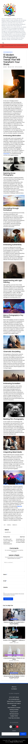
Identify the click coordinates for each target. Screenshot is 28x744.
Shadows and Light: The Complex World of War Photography (14, 622)
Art (4, 524)
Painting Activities (14, 709)
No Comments (19, 66)
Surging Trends (14, 716)
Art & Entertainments (8, 52)
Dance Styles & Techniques (14, 701)
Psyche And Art (14, 619)
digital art (19, 506)
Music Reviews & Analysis (14, 707)
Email (5, 581)
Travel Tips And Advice (14, 718)
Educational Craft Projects (14, 703)
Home (3, 45)
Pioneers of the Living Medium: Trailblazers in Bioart (14, 641)
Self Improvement (14, 714)
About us (14, 687)
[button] (8, 532)
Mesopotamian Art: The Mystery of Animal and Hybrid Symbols (14, 676)
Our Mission (14, 689)
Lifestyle (14, 705)
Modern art (15, 524)
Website (5, 587)
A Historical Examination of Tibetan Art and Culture (14, 658)
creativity (9, 524)
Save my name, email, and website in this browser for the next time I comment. (13, 594)
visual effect (6, 153)
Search (14, 730)
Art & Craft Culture (14, 637)
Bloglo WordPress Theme (16, 742)
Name (5, 574)
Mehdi (7, 530)
